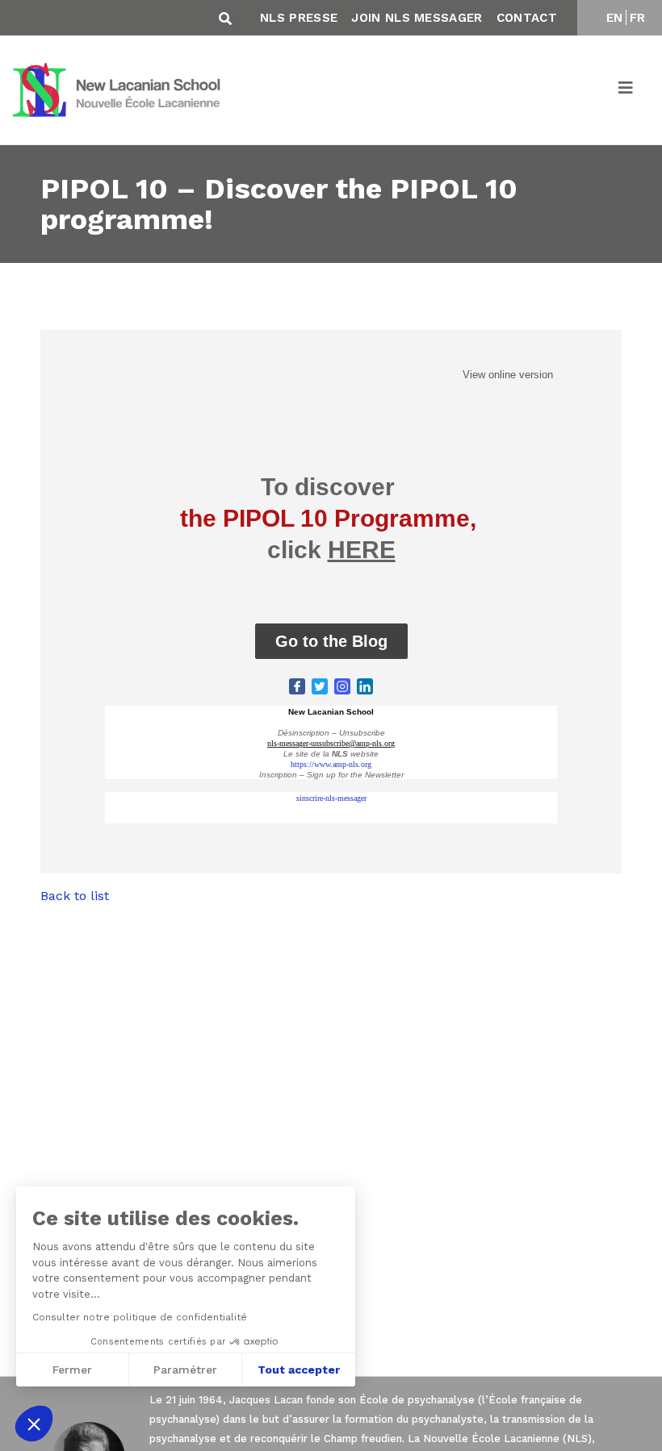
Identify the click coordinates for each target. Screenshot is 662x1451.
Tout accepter (299, 1369)
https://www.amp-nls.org (331, 764)
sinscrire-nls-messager (331, 798)
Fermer (72, 1369)
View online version (508, 375)
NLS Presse (298, 17)
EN (614, 17)
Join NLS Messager (416, 17)
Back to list (74, 895)
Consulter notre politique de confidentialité (139, 1317)
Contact (527, 17)
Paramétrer (185, 1369)
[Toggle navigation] (626, 90)
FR (638, 17)
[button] (34, 1423)
